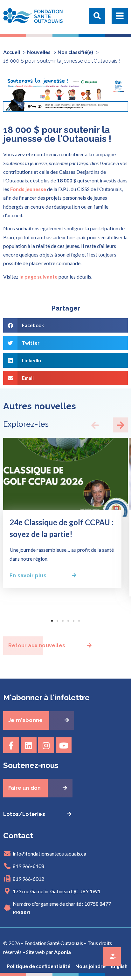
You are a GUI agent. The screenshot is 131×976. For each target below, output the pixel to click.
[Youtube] (64, 745)
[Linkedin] (29, 745)
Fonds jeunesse (28, 189)
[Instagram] (46, 745)
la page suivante (38, 276)
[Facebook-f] (11, 745)
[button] (97, 17)
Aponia (62, 952)
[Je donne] (112, 956)
